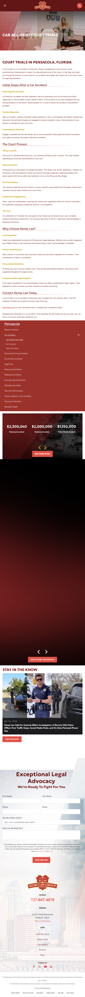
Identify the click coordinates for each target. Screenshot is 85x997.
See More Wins (42, 454)
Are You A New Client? (12, 817)
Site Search (70, 993)
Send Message (41, 860)
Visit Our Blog (12, 739)
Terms (51, 851)
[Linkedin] (51, 966)
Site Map (61, 993)
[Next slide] (45, 447)
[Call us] (79, 5)
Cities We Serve (42, 934)
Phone (5, 807)
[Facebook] (33, 966)
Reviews (42, 949)
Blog (42, 955)
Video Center (42, 939)
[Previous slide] (40, 447)
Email (44, 807)
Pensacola (12, 324)
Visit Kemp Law (8, 308)
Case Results (42, 944)
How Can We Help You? (12, 828)
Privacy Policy (41, 851)
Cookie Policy (50, 993)
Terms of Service (28, 993)
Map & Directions (42, 921)
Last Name (46, 796)
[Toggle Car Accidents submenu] (79, 335)
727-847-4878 (42, 899)
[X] (39, 966)
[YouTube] (45, 966)
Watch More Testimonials (42, 660)
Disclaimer (39, 993)
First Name (7, 796)
